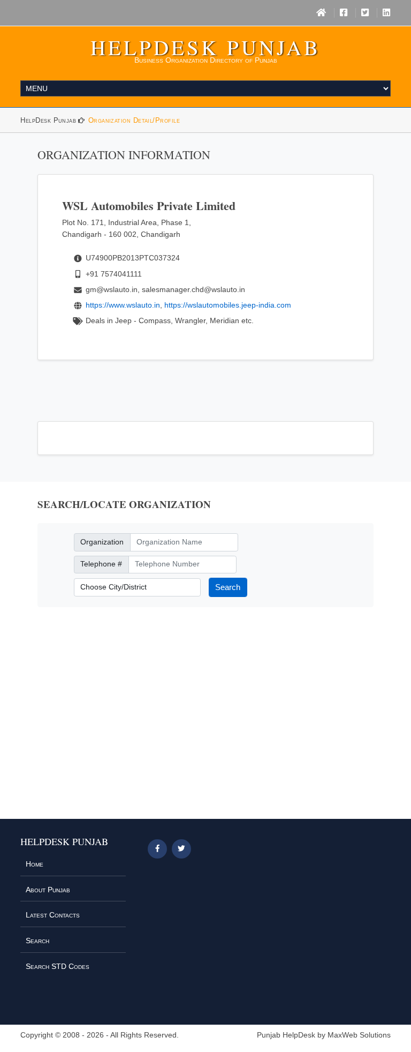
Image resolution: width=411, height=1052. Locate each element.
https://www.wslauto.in (123, 305)
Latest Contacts (53, 915)
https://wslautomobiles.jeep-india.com (227, 305)
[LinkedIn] (386, 13)
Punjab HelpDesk (286, 1035)
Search (227, 587)
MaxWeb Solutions (359, 1035)
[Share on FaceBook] (157, 849)
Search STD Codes (57, 966)
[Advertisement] (205, 720)
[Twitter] (365, 13)
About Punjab (48, 889)
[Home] (321, 13)
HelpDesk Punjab (205, 47)
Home (34, 864)
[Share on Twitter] (181, 849)
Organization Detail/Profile (134, 120)
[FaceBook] (343, 13)
